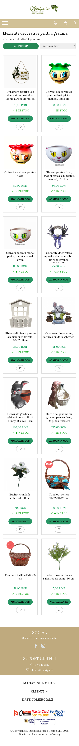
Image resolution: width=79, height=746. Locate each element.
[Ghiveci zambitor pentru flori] (20, 152)
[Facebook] (36, 645)
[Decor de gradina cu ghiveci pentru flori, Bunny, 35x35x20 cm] (20, 394)
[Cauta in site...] (74, 23)
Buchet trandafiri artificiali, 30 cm (20, 496)
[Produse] (5, 24)
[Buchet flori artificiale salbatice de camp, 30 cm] (59, 555)
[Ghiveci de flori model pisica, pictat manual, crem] (20, 233)
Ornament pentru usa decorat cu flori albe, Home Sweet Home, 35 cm (20, 96)
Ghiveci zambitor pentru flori (20, 174)
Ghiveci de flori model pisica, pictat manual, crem (20, 256)
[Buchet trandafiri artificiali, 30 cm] (20, 474)
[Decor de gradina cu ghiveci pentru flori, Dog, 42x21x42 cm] (59, 394)
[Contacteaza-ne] (55, 23)
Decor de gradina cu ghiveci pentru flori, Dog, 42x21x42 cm (59, 417)
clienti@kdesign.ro (41, 670)
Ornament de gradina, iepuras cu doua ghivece (58, 335)
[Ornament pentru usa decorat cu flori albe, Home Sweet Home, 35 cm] (20, 71)
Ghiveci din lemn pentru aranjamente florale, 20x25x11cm (20, 337)
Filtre (22, 46)
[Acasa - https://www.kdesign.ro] (39, 9)
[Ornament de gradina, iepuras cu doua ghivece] (59, 313)
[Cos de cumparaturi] (65, 23)
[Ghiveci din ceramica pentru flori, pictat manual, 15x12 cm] (59, 71)
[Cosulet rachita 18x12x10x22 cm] (59, 474)
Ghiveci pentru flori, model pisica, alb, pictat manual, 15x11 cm (59, 176)
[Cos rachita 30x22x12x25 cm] (20, 555)
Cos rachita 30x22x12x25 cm (20, 576)
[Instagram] (43, 645)
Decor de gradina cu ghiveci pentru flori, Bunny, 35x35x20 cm (20, 417)
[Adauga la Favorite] (20, 127)
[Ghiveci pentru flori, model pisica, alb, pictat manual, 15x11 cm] (59, 152)
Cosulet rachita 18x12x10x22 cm (59, 496)
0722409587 (41, 665)
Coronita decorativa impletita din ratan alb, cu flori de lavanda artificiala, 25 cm (59, 257)
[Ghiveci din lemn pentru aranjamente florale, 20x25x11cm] (20, 313)
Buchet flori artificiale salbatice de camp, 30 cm (58, 576)
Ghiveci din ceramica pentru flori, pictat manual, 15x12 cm (59, 95)
